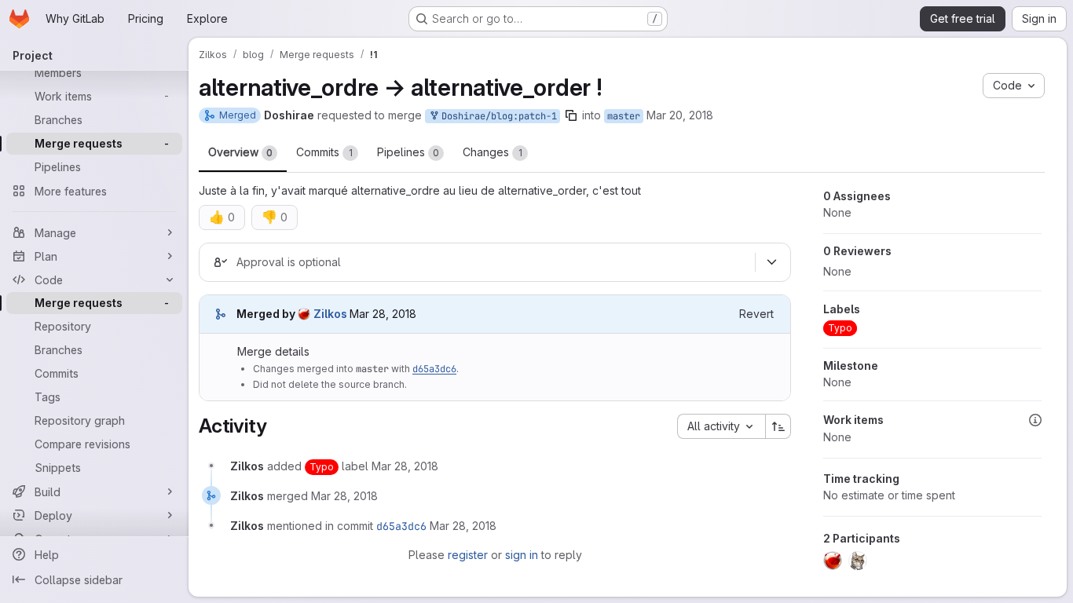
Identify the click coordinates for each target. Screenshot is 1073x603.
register (468, 554)
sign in (521, 554)
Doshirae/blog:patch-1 (496, 116)
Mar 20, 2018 (679, 115)
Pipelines (408, 152)
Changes (492, 152)
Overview (240, 152)
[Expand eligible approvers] (771, 262)
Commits (324, 152)
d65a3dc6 (434, 369)
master (623, 116)
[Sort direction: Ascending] (778, 426)
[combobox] (721, 426)
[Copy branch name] (571, 115)
